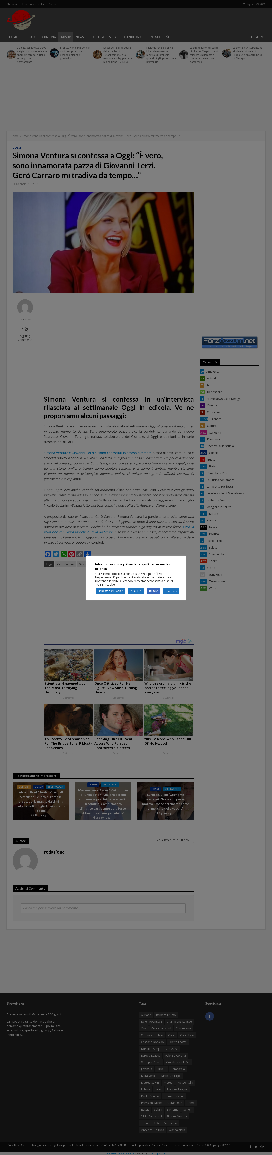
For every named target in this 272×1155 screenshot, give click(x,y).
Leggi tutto (171, 590)
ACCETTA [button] (136, 591)
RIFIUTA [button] (153, 591)
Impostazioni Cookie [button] (111, 591)
